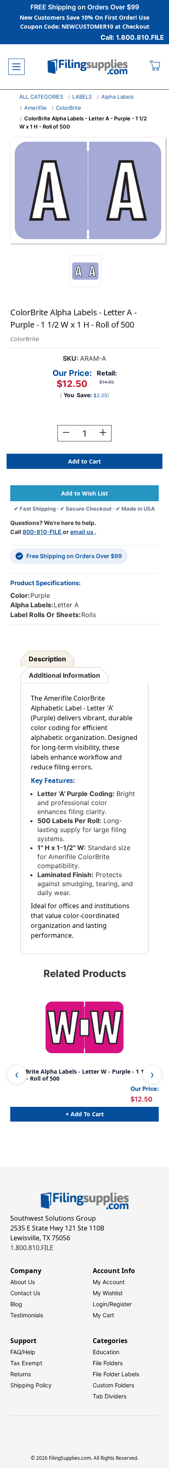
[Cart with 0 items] (155, 67)
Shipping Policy (31, 1385)
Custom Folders (113, 1385)
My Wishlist (108, 1292)
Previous (17, 1074)
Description (47, 659)
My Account (109, 1281)
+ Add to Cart (85, 1114)
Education (106, 1351)
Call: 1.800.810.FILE (132, 37)
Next (152, 1074)
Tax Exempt (26, 1362)
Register (121, 1304)
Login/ (101, 1304)
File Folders (108, 1362)
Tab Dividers (109, 1396)
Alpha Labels (117, 96)
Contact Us (25, 1292)
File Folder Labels (116, 1374)
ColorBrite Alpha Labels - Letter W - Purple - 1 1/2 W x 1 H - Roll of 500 (83, 1075)
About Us (22, 1281)
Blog (16, 1304)
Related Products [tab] (84, 973)
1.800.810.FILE (31, 1247)
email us (82, 531)
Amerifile (35, 107)
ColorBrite (68, 107)
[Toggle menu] (16, 67)
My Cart (103, 1315)
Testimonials (26, 1315)
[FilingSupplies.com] (88, 67)
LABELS (82, 96)
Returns (20, 1374)
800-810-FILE (43, 531)
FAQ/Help (22, 1351)
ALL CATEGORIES (41, 96)
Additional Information (64, 675)
